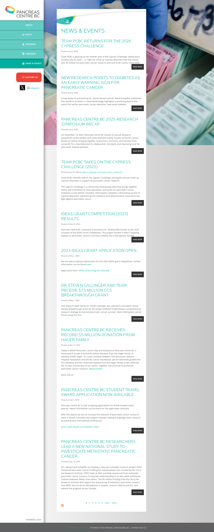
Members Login (33, 520)
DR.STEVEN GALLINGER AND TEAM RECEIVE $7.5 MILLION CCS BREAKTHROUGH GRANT (94, 290)
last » (114, 502)
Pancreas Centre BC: (78, 528)
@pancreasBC (95, 368)
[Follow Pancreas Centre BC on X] (22, 88)
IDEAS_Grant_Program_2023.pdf (94, 270)
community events (104, 172)
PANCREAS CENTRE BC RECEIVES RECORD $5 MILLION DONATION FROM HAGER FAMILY (98, 335)
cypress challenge (89, 172)
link (79, 315)
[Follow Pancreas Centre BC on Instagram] (33, 88)
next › (107, 502)
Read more (138, 68)
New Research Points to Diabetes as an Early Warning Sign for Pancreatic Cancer (100, 83)
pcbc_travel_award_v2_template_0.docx (80, 426)
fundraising (117, 172)
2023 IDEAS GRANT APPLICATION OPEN (99, 251)
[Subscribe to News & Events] (62, 505)
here (89, 264)
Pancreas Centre (22, 11)
